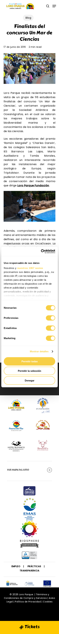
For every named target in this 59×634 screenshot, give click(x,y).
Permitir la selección (29, 370)
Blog (28, 18)
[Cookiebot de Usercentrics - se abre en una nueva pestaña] (41, 251)
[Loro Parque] (29, 535)
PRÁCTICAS (34, 566)
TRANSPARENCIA (29, 570)
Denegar (29, 380)
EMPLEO (15, 566)
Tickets (32, 626)
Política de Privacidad (28, 601)
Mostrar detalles (39, 351)
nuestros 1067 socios (30, 268)
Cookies (47, 601)
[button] (54, 6)
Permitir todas (29, 361)
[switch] (50, 317)
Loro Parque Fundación (33, 185)
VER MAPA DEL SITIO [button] (18, 470)
